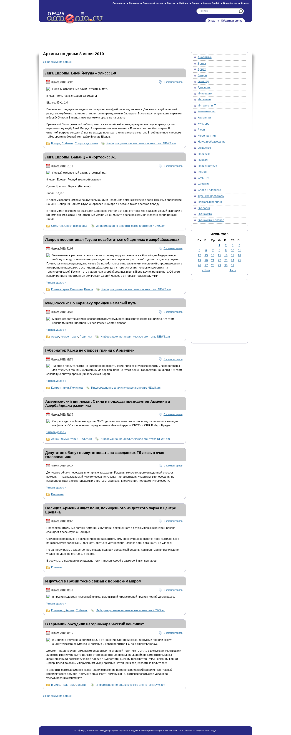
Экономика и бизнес (211, 220)
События (67, 143)
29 (219, 265)
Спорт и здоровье (86, 143)
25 (239, 260)
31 (232, 265)
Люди (201, 129)
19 (199, 260)
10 (232, 250)
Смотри (171, 3)
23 (226, 260)
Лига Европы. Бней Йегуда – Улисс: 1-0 (80, 73)
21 (212, 260)
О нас (211, 20)
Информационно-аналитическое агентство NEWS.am (141, 143)
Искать (241, 11)
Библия (183, 3)
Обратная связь (231, 20)
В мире (55, 143)
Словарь (134, 3)
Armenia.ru (119, 3)
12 (199, 255)
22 (219, 260)
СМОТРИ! (204, 178)
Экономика (205, 214)
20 (206, 260)
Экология (204, 208)
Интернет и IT (207, 105)
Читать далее (56, 282)
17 (232, 255)
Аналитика (205, 57)
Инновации (205, 93)
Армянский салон (153, 3)
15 (219, 255)
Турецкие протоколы (211, 196)
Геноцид (203, 81)
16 (226, 255)
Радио (195, 3)
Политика (76, 289)
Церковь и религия (210, 202)
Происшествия (207, 166)
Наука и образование (212, 141)
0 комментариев (173, 82)
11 (239, 250)
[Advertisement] (145, 35)
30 (226, 265)
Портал (203, 159)
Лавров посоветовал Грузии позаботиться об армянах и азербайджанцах (112, 240)
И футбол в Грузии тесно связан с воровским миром (93, 581)
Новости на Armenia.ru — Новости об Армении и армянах (75, 18)
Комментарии (60, 289)
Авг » (233, 270)
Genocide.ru (230, 3)
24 (232, 260)
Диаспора (204, 87)
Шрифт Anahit (211, 3)
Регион (88, 289)
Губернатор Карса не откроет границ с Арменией (90, 350)
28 (212, 265)
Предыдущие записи (57, 62)
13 (206, 255)
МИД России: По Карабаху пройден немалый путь (90, 303)
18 (239, 255)
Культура (203, 123)
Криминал (57, 567)
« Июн (206, 270)
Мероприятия (207, 135)
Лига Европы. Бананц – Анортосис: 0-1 (80, 157)
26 (199, 265)
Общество (204, 147)
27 (206, 265)
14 (212, 255)
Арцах (55, 336)
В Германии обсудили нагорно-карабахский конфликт (94, 624)
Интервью (204, 99)
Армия (202, 63)
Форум (244, 3)
